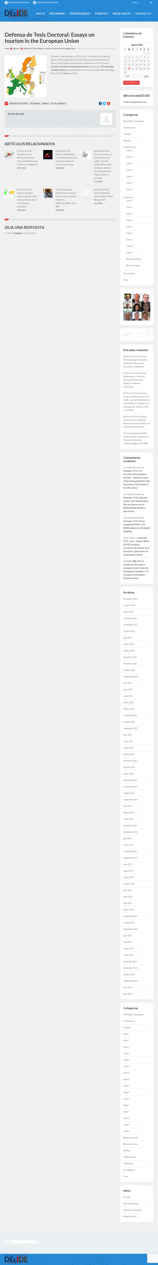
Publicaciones (129, 147)
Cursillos (127, 134)
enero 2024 (128, 612)
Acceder (127, 1197)
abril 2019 (127, 806)
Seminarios (128, 197)
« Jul (127, 76)
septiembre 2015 (130, 929)
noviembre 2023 (130, 625)
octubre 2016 (129, 884)
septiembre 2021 (130, 728)
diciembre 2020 (130, 761)
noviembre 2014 (130, 968)
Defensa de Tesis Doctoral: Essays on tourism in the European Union (50, 48)
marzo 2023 (128, 644)
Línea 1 (129, 150)
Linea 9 (129, 252)
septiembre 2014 (130, 981)
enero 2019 (128, 819)
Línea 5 (129, 170)
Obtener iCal (131, 82)
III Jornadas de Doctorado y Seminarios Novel (135, 574)
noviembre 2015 (130, 916)
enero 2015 (128, 955)
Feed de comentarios (132, 1210)
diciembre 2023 (130, 618)
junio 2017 (127, 864)
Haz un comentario (58, 103)
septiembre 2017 (130, 858)
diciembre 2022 (130, 657)
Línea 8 (129, 246)
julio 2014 (127, 987)
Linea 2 (129, 207)
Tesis (125, 280)
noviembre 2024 (130, 599)
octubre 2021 (129, 722)
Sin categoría (129, 273)
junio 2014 (127, 994)
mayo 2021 (128, 741)
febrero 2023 (129, 650)
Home (7, 48)
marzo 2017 (128, 871)
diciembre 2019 (130, 780)
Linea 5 (129, 226)
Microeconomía (133, 265)
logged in (18, 233)
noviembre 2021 (130, 715)
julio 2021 (127, 735)
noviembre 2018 (130, 832)
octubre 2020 (129, 767)
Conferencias (129, 127)
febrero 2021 (129, 754)
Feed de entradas (130, 1203)
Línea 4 (129, 220)
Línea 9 (129, 189)
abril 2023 (127, 638)
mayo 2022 (128, 696)
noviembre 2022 (130, 663)
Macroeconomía (133, 259)
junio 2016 (127, 897)
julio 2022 (127, 683)
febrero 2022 (129, 709)
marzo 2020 (128, 774)
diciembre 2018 (130, 825)
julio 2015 (127, 935)
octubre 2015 (129, 922)
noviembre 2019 (130, 786)
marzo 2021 (128, 748)
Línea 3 (129, 163)
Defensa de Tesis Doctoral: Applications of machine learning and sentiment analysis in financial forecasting (66, 158)
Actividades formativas (133, 121)
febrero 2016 (129, 910)
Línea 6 (129, 176)
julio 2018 (127, 838)
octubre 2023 (129, 631)
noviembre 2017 (130, 851)
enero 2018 (128, 845)
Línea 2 (129, 157)
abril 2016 (127, 903)
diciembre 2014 (130, 961)
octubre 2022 (129, 670)
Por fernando (35, 103)
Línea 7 (129, 183)
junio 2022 (127, 689)
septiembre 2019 (130, 799)
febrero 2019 (129, 812)
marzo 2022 (128, 702)
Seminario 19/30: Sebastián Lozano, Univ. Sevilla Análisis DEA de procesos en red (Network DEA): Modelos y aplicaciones (136, 505)
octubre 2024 (129, 605)
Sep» (146, 76)
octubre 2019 (129, 793)
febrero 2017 (129, 877)
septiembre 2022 (130, 676)
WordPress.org (129, 1216)
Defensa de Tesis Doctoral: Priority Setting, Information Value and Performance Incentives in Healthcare (27, 158)
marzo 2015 (128, 948)
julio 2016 (127, 890)
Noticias (16, 48)
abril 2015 (127, 942)
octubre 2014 (129, 974)
